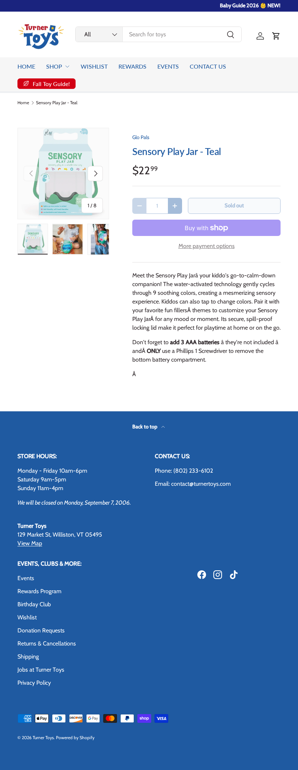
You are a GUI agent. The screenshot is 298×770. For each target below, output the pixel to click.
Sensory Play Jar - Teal (56, 103)
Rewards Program (39, 591)
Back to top (145, 426)
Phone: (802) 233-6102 (184, 470)
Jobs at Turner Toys (40, 669)
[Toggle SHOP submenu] (67, 66)
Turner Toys (43, 737)
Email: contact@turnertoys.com (193, 483)
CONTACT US (208, 66)
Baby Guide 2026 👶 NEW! (250, 5)
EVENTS (168, 66)
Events (25, 578)
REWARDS (132, 66)
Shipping (28, 656)
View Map (29, 543)
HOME (26, 66)
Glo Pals (140, 137)
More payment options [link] (206, 246)
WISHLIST (94, 66)
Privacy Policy (34, 682)
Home (23, 103)
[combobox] (158, 34)
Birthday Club (34, 604)
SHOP (54, 66)
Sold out (234, 205)
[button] (276, 36)
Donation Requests (41, 630)
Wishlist (27, 617)
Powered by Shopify (75, 737)
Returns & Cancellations (46, 643)
